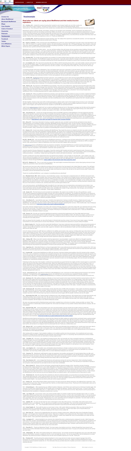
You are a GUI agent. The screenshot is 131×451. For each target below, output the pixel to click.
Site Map (55, 447)
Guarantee (4, 31)
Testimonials (5, 36)
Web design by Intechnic (87, 447)
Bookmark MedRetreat (8, 21)
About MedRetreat (7, 19)
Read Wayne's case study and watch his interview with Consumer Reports (51, 119)
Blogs (3, 24)
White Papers (5, 46)
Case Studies (5, 26)
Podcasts (4, 33)
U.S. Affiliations (6, 43)
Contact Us (5, 16)
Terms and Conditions (62, 447)
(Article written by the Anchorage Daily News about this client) (60, 159)
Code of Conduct (7, 28)
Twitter (3, 41)
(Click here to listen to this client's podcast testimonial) (50, 204)
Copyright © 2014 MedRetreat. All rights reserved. (36, 447)
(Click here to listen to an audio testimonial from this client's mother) (55, 315)
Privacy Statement (72, 447)
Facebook (4, 39)
